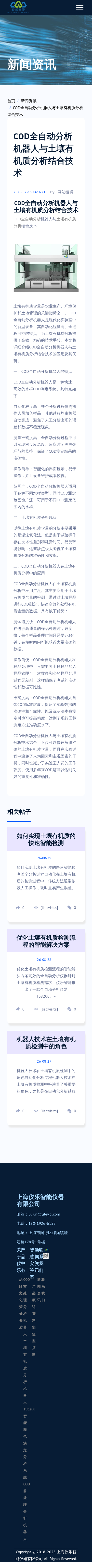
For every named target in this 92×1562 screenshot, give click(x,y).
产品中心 (23, 1259)
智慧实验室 (32, 1263)
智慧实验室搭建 (34, 1334)
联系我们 (41, 1259)
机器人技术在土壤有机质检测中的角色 (46, 1042)
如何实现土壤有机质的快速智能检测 (46, 839)
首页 (11, 101)
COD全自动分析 (27, 218)
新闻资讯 (29, 101)
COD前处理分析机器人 (26, 1306)
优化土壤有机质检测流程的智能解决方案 (46, 941)
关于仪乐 (19, 1259)
